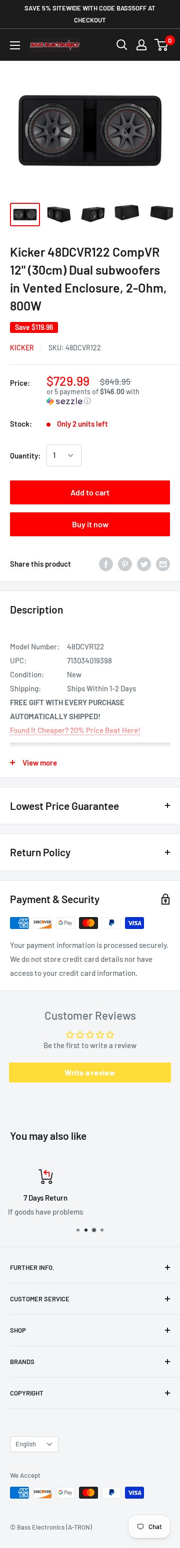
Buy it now (90, 524)
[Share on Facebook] (106, 563)
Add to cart (90, 492)
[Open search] (122, 44)
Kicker (22, 347)
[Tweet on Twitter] (144, 563)
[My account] (141, 44)
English (26, 1444)
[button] (108, 396)
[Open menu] (15, 45)
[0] (162, 45)
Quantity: (25, 455)
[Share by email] (163, 563)
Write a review (90, 1072)
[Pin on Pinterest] (125, 563)
